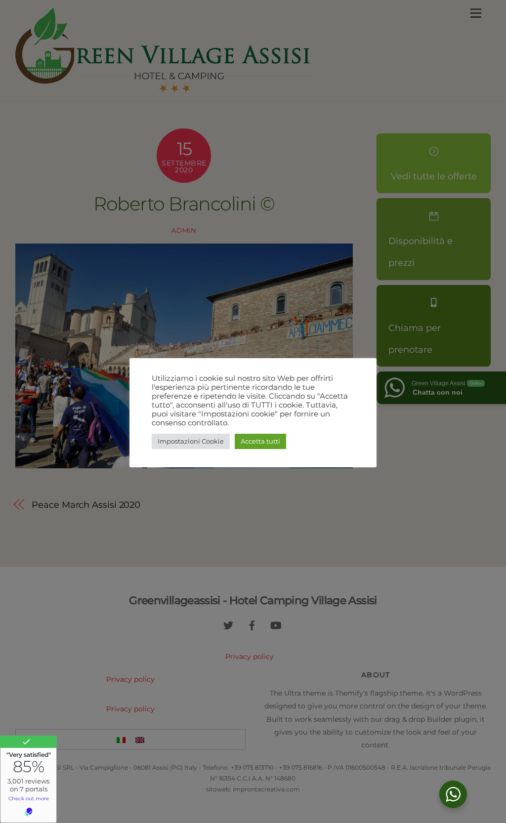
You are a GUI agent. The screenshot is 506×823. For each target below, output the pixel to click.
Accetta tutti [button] (260, 441)
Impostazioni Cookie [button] (191, 441)
